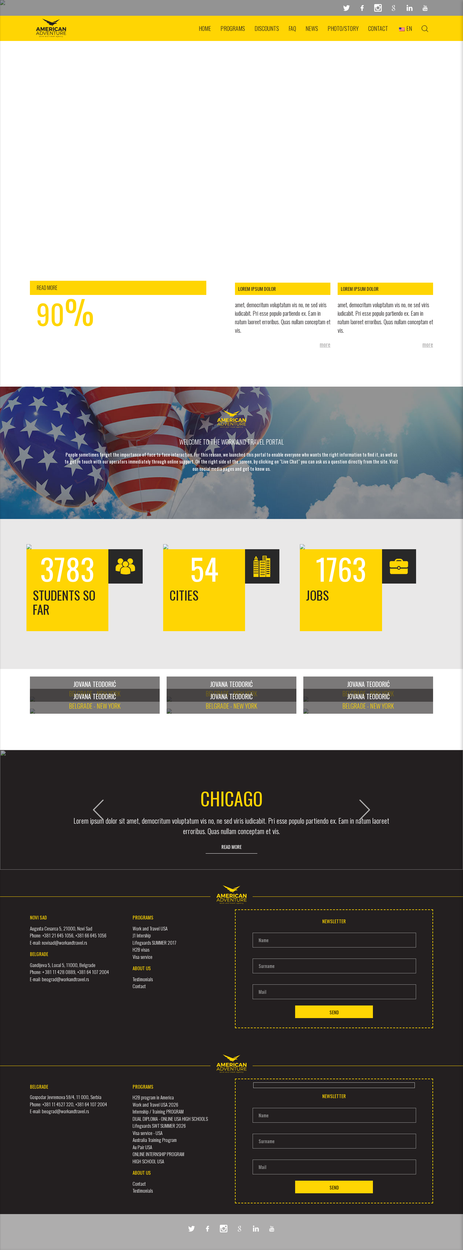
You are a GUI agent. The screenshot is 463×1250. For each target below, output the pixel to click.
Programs (232, 28)
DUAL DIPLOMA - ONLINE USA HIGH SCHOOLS (170, 1118)
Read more (231, 846)
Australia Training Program (155, 1139)
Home (205, 28)
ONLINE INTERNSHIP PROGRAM (158, 1153)
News (312, 28)
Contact (378, 28)
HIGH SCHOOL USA (148, 1161)
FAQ (292, 28)
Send (334, 1012)
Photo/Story (343, 28)
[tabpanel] (231, 132)
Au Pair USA (142, 1146)
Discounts (266, 28)
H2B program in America (153, 1097)
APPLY (231, 42)
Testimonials (143, 1190)
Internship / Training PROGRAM (158, 1111)
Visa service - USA (148, 1132)
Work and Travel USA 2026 (155, 1104)
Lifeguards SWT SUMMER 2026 (159, 1125)
